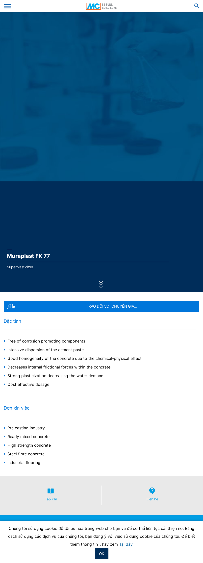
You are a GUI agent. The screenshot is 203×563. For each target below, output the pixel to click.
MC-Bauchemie (101, 6)
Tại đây (126, 544)
